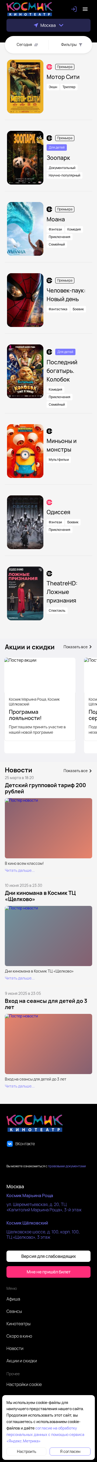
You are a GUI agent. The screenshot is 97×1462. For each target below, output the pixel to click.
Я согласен (70, 1451)
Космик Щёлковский (27, 1223)
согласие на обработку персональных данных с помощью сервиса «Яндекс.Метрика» (45, 1434)
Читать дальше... (20, 870)
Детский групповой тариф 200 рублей (45, 788)
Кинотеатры (18, 1324)
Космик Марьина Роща (29, 1195)
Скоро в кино (19, 1336)
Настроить (26, 1451)
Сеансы (14, 1311)
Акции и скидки (21, 1361)
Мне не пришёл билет (49, 1272)
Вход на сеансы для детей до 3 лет (46, 1004)
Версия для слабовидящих (48, 1256)
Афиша (13, 1299)
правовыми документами (67, 1166)
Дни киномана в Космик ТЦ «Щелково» (40, 896)
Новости (14, 1348)
